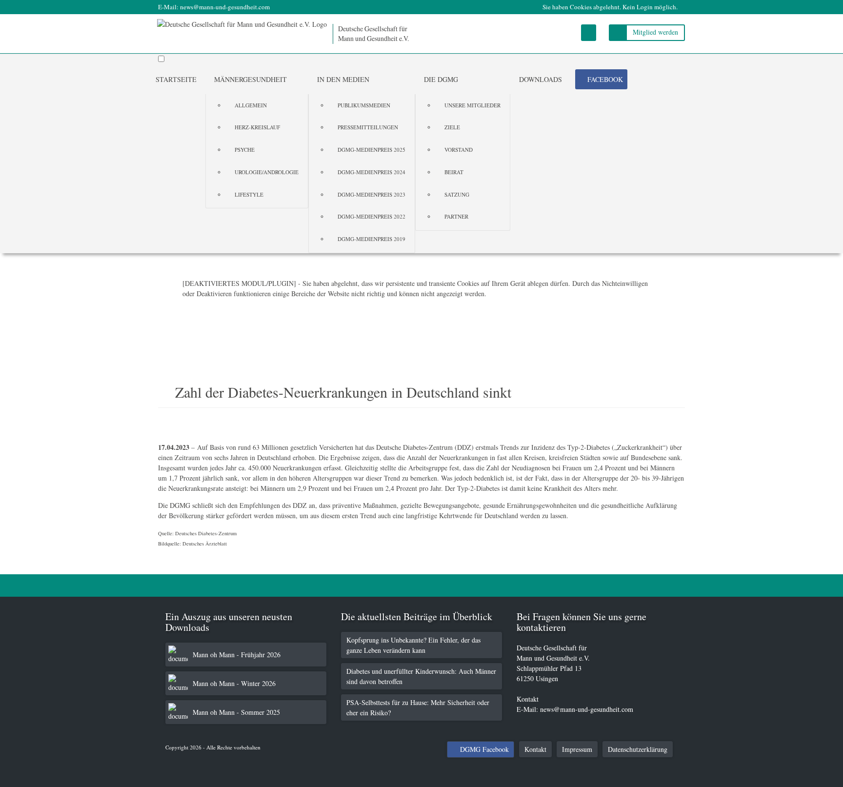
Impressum (577, 749)
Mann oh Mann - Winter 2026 (234, 683)
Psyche (245, 149)
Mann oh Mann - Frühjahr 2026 (237, 654)
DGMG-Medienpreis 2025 (371, 149)
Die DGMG (441, 79)
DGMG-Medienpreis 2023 (371, 194)
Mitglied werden (655, 32)
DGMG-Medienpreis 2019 (371, 238)
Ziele (452, 127)
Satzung (456, 194)
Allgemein (251, 105)
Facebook (605, 79)
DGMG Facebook (484, 749)
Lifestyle (249, 194)
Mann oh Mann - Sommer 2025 (236, 712)
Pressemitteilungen (368, 127)
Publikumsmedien (364, 105)
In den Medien (343, 79)
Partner (456, 216)
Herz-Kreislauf (257, 127)
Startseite (176, 79)
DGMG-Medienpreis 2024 (371, 172)
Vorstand (458, 149)
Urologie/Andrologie (267, 172)
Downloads (540, 79)
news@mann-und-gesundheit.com (225, 6)
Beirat (453, 172)
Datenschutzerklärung (637, 749)
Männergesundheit (250, 79)
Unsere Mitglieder (472, 105)
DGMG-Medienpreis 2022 (371, 216)
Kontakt (535, 749)
